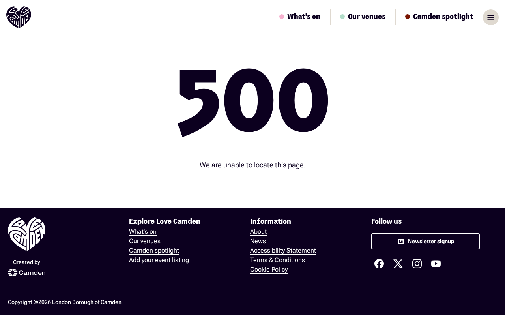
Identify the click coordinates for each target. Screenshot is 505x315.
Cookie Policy (269, 269)
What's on (143, 231)
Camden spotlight (154, 250)
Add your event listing (159, 260)
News (258, 241)
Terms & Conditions (277, 260)
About (258, 231)
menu (491, 17)
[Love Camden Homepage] (18, 17)
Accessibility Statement (283, 250)
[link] (425, 241)
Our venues (145, 241)
